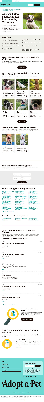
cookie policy (4, 397)
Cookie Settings (22, 399)
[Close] (42, 396)
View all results (22, 121)
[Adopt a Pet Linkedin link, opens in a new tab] (36, 376)
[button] (11, 96)
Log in (30, 4)
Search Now (22, 67)
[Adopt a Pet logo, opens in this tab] (22, 385)
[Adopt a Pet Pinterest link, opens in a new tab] (29, 376)
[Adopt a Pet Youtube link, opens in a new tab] (31, 376)
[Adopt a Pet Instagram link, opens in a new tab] (33, 376)
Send (38, 365)
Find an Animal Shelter (27, 319)
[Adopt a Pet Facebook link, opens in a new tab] (24, 376)
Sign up (37, 4)
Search (21, 182)
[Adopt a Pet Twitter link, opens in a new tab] (26, 376)
